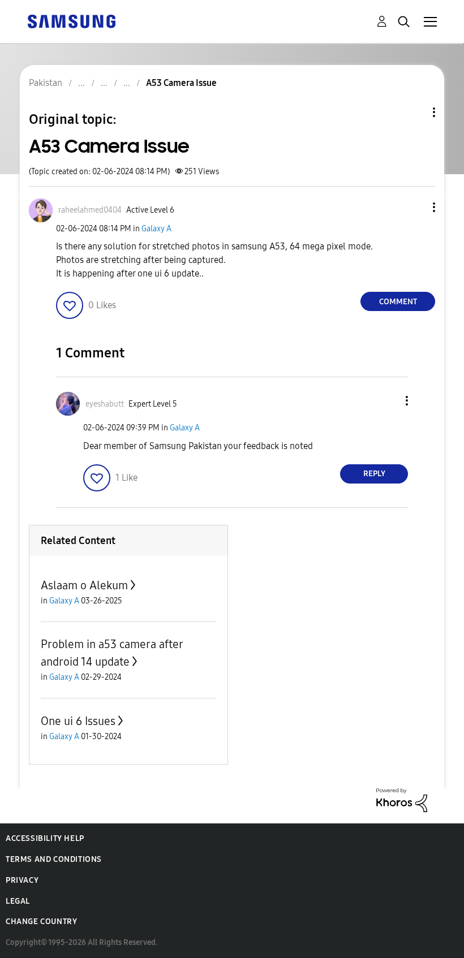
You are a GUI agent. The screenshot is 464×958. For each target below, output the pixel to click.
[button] (415, 207)
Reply (374, 473)
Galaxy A (156, 229)
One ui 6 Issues (78, 721)
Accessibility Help (45, 838)
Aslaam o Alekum (84, 585)
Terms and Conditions (54, 859)
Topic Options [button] (414, 112)
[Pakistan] (71, 20)
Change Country (41, 921)
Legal (18, 901)
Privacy (22, 880)
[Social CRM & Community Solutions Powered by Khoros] (401, 799)
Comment (398, 302)
